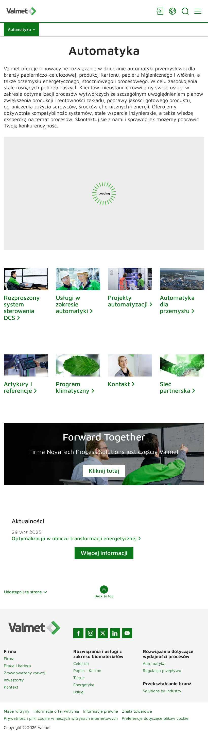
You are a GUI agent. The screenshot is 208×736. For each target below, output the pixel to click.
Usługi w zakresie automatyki (72, 304)
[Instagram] (90, 633)
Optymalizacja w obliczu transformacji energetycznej (74, 538)
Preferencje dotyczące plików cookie (155, 718)
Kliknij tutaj (104, 470)
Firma (9, 658)
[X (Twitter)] (103, 633)
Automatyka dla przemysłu (177, 304)
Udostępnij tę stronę (23, 592)
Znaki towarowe (137, 711)
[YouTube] (127, 633)
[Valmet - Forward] (78, 11)
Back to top (104, 596)
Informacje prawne (100, 711)
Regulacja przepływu (162, 670)
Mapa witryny (16, 711)
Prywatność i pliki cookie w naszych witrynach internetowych (61, 718)
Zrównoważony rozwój (24, 672)
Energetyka (83, 684)
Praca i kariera (17, 665)
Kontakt (119, 383)
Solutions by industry (162, 691)
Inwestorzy (14, 680)
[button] (21, 29)
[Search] (185, 11)
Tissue (79, 677)
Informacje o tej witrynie (56, 711)
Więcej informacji (104, 552)
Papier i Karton (87, 670)
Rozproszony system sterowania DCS (22, 307)
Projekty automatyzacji (128, 301)
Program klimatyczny (73, 387)
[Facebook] (78, 633)
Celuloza (81, 663)
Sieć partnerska (175, 387)
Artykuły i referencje (18, 387)
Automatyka (154, 663)
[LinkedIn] (115, 633)
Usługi (78, 692)
